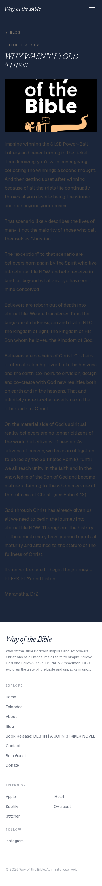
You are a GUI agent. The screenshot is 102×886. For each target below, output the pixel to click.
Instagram (15, 840)
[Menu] (92, 9)
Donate (12, 765)
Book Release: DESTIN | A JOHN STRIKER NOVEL (50, 736)
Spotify (12, 806)
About (11, 716)
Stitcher (13, 816)
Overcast (62, 806)
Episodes (14, 706)
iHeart (59, 796)
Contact (13, 745)
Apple (11, 796)
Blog (15, 32)
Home (11, 696)
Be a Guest (16, 755)
